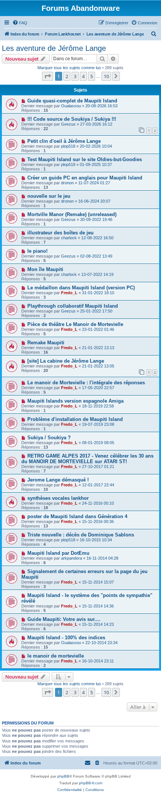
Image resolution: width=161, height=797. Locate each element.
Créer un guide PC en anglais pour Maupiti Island (84, 178)
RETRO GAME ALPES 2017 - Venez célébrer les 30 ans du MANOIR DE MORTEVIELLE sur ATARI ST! (87, 458)
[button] (47, 76)
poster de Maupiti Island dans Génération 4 (77, 516)
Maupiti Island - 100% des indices (66, 637)
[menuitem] (19, 22)
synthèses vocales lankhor (58, 498)
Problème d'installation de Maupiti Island (75, 419)
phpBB (63, 776)
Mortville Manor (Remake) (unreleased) (71, 214)
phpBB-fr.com (90, 783)
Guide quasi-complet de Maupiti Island (72, 101)
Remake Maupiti (45, 342)
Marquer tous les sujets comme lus (69, 67)
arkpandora (71, 558)
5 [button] (91, 76)
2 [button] (67, 76)
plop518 (68, 146)
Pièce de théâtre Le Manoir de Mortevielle (75, 324)
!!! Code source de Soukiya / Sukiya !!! (71, 119)
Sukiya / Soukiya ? (49, 437)
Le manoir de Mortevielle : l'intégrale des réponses (86, 382)
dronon (67, 183)
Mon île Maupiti (45, 269)
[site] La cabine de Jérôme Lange (65, 361)
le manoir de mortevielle (55, 656)
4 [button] (83, 76)
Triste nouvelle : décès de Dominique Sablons (80, 535)
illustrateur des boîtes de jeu (60, 233)
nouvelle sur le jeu (48, 196)
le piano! (37, 251)
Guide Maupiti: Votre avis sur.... (63, 619)
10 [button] (106, 76)
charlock (69, 238)
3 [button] (75, 76)
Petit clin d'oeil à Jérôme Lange (64, 141)
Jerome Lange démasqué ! (58, 480)
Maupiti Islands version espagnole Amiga (75, 401)
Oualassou (71, 106)
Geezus (68, 124)
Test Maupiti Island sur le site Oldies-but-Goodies (84, 159)
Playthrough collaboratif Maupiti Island (72, 306)
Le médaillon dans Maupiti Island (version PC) (81, 287)
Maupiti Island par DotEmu (58, 553)
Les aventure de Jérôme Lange (54, 48)
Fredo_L (69, 292)
